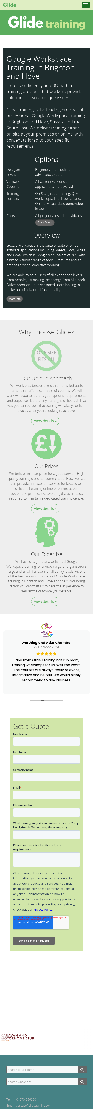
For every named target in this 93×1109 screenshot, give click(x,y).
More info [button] (15, 299)
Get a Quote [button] (45, 222)
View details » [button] (45, 420)
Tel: (21, 1099)
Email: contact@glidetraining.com (28, 1105)
